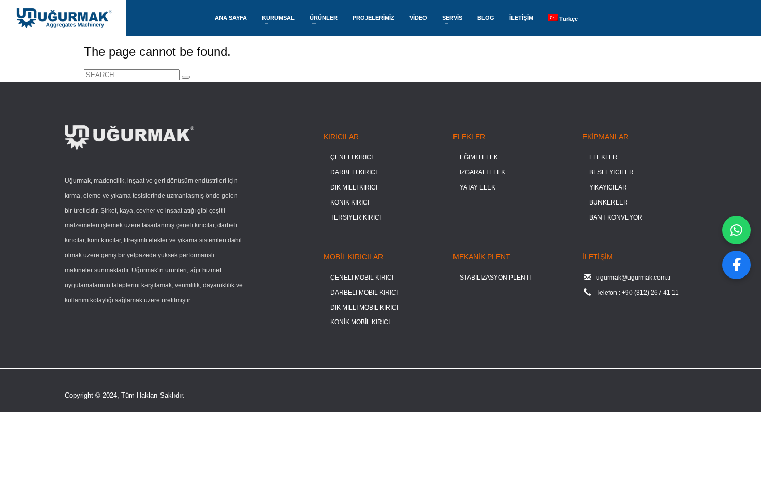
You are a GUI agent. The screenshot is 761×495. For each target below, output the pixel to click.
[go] (186, 77)
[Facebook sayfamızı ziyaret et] (736, 265)
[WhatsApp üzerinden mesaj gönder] (736, 230)
